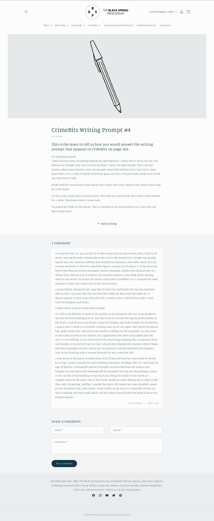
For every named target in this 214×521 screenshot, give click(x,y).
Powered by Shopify (122, 515)
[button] (26, 11)
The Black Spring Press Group (102, 515)
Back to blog (109, 223)
